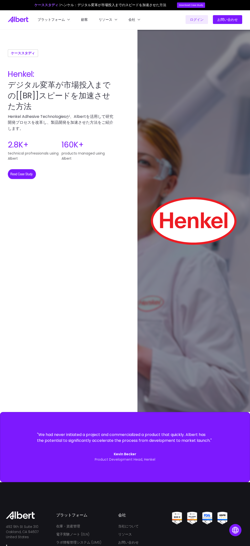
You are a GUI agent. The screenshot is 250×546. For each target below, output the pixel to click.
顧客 (84, 19)
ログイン (197, 19)
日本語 (234, 524)
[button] (54, 19)
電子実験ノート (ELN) (72, 534)
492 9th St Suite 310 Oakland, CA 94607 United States (23, 531)
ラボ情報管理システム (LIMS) (78, 542)
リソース (125, 534)
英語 (234, 512)
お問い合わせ (227, 19)
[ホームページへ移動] (18, 19)
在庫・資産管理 (68, 526)
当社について (128, 526)
